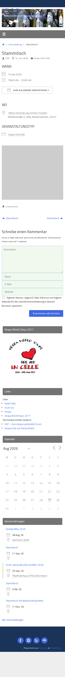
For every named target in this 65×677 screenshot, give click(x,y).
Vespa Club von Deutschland (19, 428)
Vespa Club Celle (42, 58)
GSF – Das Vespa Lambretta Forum (23, 424)
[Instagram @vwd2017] (28, 640)
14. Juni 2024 (21, 58)
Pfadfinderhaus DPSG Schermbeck (29, 575)
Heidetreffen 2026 (16, 529)
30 (58, 500)
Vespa (8, 411)
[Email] (44, 640)
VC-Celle (12, 10)
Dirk (7, 58)
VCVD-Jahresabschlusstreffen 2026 (25, 565)
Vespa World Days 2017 (17, 416)
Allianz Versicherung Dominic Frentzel (27, 113)
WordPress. (55, 648)
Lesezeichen (12, 206)
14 (41, 483)
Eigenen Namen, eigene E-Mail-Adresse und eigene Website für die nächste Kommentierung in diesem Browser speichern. (31, 302)
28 (41, 500)
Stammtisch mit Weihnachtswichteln (24, 600)
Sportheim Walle (20, 540)
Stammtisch (11, 218)
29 (49, 499)
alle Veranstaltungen (12, 620)
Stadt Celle (10, 403)
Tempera (43, 648)
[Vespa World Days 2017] (26, 380)
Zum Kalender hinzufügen (29, 90)
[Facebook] (21, 640)
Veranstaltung (15, 44)
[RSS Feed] (36, 640)
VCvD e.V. (9, 407)
